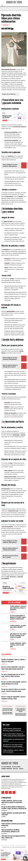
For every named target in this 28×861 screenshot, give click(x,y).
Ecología (3, 827)
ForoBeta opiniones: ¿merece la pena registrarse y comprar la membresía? (18, 607)
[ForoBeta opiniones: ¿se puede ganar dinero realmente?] (5, 627)
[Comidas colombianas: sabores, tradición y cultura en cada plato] (5, 645)
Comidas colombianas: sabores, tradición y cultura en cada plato (18, 644)
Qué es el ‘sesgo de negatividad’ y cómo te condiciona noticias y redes (13, 698)
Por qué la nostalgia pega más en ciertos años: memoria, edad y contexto (13, 675)
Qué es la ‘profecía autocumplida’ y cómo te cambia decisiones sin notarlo (13, 683)
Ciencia (12, 639)
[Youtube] (13, 792)
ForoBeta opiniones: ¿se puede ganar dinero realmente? (18, 626)
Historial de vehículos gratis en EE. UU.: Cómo (7, 713)
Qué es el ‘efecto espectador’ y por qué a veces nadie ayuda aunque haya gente (13, 668)
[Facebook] (2, 29)
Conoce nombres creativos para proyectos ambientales (13, 824)
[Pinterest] (9, 29)
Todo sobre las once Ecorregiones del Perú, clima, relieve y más (13, 837)
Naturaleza (4, 833)
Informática (13, 621)
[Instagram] (6, 792)
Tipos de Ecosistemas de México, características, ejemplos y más (10, 830)
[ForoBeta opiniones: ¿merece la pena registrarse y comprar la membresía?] (5, 608)
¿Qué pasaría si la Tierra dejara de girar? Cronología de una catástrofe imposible (18, 635)
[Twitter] (5, 29)
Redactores (9, 27)
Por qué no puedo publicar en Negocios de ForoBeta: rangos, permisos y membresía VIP (18, 617)
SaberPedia (13, 649)
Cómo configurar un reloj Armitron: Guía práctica (20, 714)
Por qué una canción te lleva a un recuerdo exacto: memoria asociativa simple (13, 690)
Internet (13, 612)
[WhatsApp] (12, 29)
